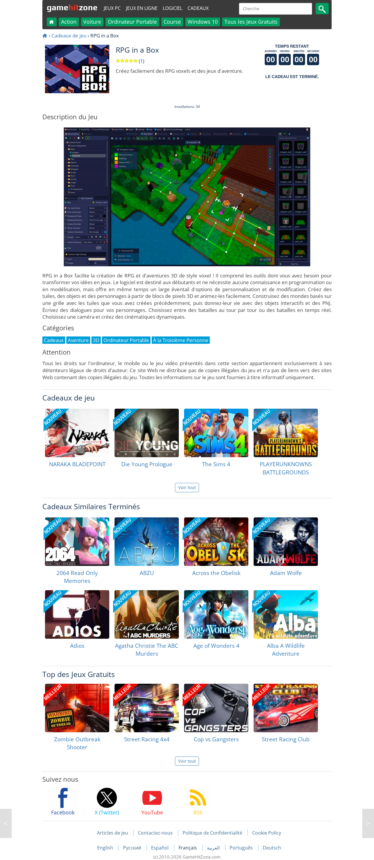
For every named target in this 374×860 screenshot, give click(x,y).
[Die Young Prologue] (147, 433)
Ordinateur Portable (132, 21)
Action (69, 21)
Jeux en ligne (141, 8)
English (105, 848)
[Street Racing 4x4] (147, 708)
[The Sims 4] (216, 433)
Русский (132, 848)
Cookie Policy (266, 833)
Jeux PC (112, 8)
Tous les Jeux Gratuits (251, 21)
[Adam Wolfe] (286, 541)
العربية (214, 848)
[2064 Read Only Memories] (77, 541)
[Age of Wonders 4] (216, 614)
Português (242, 848)
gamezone (72, 7)
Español (160, 848)
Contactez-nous (155, 833)
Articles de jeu (112, 833)
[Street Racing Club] (286, 708)
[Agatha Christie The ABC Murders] (147, 614)
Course (172, 21)
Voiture (92, 21)
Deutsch (272, 848)
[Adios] (77, 614)
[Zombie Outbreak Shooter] (77, 708)
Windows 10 (203, 21)
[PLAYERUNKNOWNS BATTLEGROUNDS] (286, 433)
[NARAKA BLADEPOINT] (77, 433)
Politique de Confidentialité (212, 833)
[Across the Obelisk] (216, 541)
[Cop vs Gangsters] (216, 708)
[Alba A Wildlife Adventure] (286, 614)
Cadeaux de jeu (68, 35)
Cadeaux (198, 8)
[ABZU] (147, 541)
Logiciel (172, 8)
